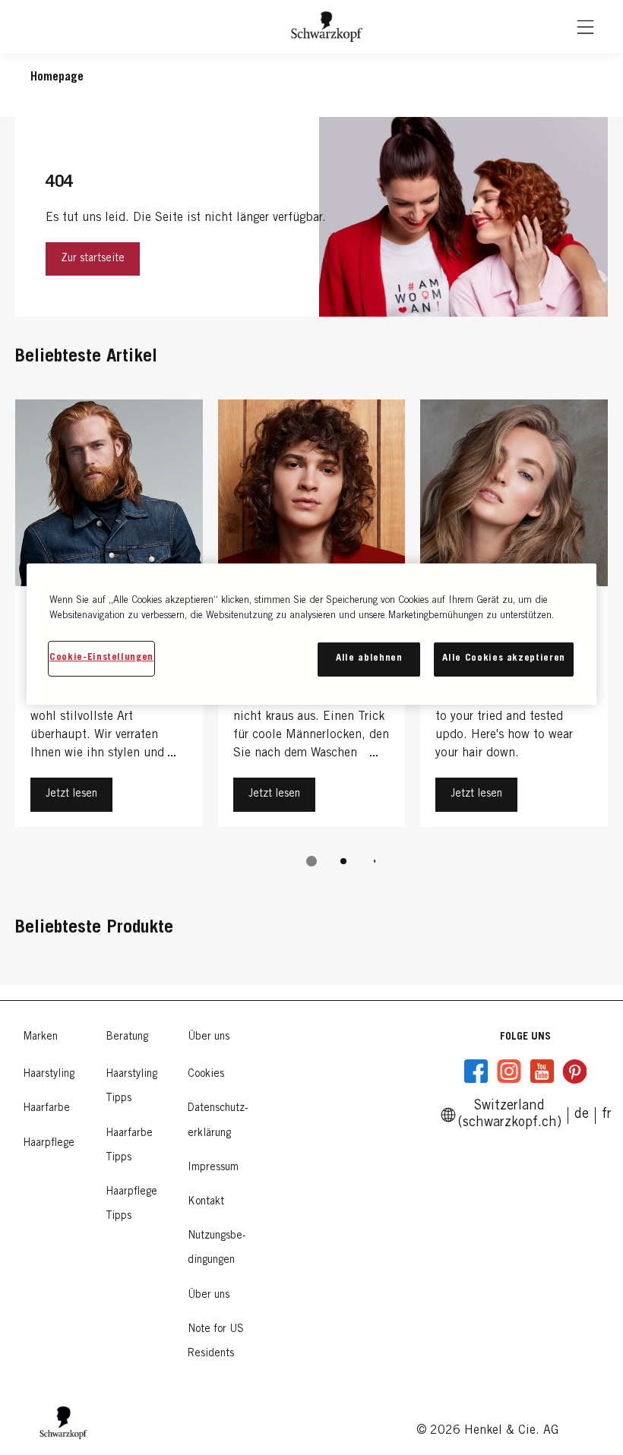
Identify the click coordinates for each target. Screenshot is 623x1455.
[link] (607, 1115)
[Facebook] (476, 1071)
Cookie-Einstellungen (101, 658)
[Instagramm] (509, 1071)
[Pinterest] (574, 1071)
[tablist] (311, 861)
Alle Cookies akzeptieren (503, 659)
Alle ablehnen (369, 659)
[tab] (311, 861)
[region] (311, 633)
